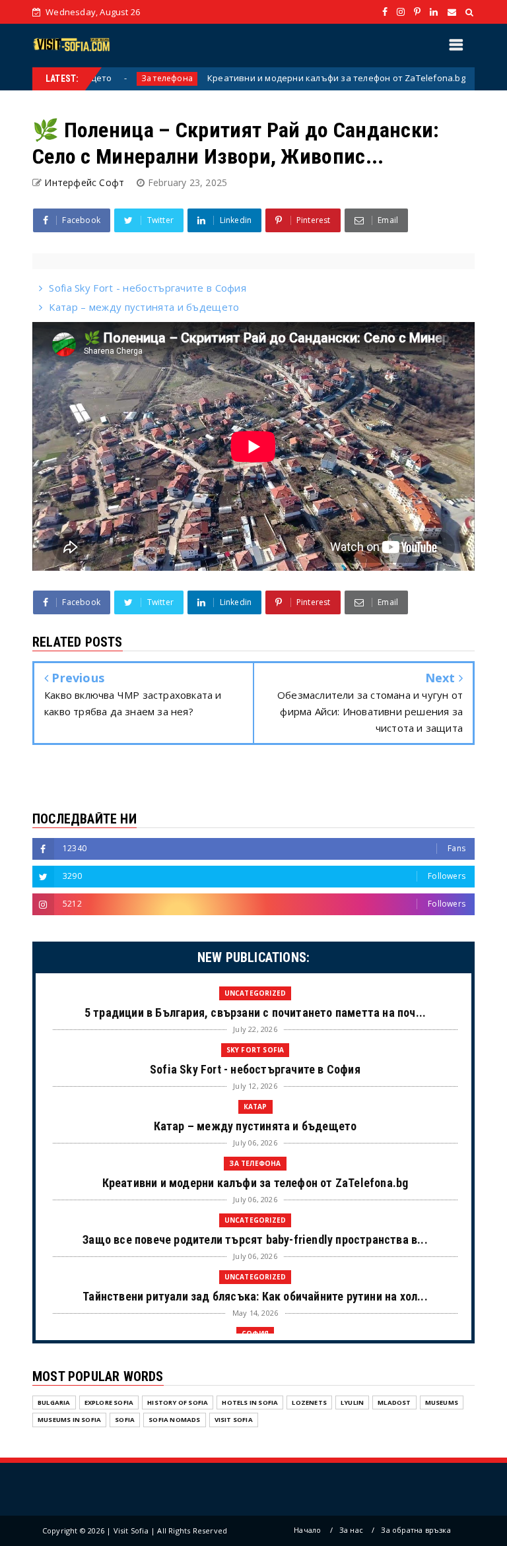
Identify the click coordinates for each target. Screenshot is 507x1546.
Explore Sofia (109, 1402)
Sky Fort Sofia (255, 1049)
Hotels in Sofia (250, 1402)
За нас (351, 1529)
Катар (255, 1106)
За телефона (136, 78)
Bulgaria (54, 1402)
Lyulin (352, 1402)
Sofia (125, 1419)
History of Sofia (177, 1402)
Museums (441, 1402)
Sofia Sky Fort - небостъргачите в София (147, 287)
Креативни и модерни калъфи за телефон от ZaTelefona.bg (305, 78)
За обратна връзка (415, 1529)
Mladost (394, 1402)
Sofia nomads (174, 1419)
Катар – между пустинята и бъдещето (144, 306)
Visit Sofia (234, 1419)
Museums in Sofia (69, 1419)
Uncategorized (255, 993)
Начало (307, 1529)
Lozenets (309, 1402)
